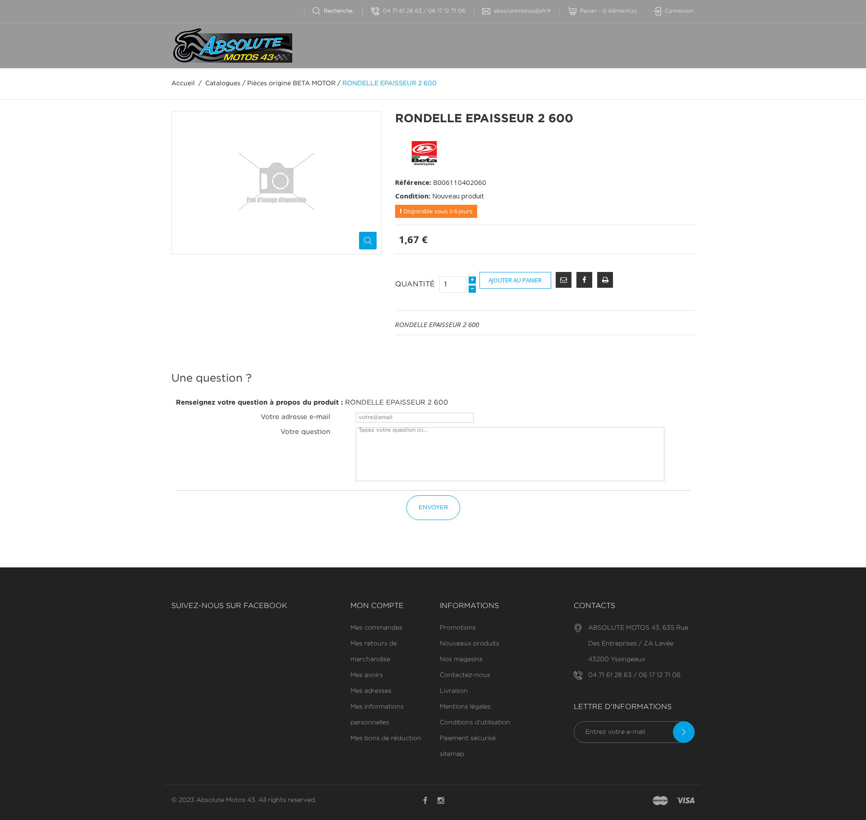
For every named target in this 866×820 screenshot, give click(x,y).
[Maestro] (660, 801)
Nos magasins (461, 659)
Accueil (183, 83)
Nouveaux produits (469, 643)
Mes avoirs (366, 675)
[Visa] (686, 801)
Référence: (413, 182)
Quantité (415, 284)
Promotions (458, 628)
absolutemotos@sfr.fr (522, 11)
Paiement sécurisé (468, 738)
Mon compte (377, 606)
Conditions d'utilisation (475, 722)
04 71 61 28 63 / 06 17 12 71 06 (424, 11)
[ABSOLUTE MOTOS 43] (231, 45)
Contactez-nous (465, 675)
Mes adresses (371, 691)
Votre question (305, 432)
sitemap (452, 754)
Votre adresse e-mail (295, 417)
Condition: (412, 195)
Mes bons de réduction (385, 738)
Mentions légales (465, 706)
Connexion (679, 11)
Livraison (454, 691)
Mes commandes (376, 628)
